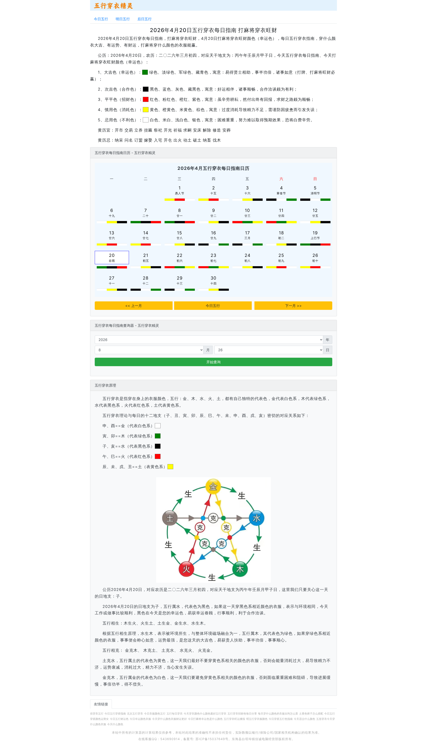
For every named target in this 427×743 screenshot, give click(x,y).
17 (247, 232)
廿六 (112, 238)
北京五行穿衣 (135, 713)
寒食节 (281, 193)
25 (281, 255)
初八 (247, 260)
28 (146, 278)
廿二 (213, 215)
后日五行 (144, 19)
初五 (146, 260)
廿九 (213, 238)
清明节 (315, 193)
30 (213, 278)
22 (180, 255)
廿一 (180, 215)
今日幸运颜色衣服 (140, 719)
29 (180, 278)
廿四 (281, 215)
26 (315, 255)
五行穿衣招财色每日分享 (242, 713)
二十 (146, 215)
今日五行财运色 (119, 719)
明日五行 (123, 19)
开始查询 (213, 362)
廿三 (247, 215)
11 (281, 210)
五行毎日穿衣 (175, 713)
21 (145, 255)
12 (315, 210)
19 (315, 232)
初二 (281, 238)
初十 (315, 260)
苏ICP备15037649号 (211, 739)
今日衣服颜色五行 (154, 713)
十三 (180, 283)
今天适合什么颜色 (304, 719)
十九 (112, 215)
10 (247, 210)
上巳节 (315, 238)
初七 (213, 260)
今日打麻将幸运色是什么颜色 (205, 719)
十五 (213, 193)
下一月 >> (293, 305)
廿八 (180, 238)
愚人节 (179, 193)
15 (179, 232)
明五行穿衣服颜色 (257, 719)
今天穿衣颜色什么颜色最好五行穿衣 (205, 713)
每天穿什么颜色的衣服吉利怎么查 (278, 713)
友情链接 (101, 704)
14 (145, 232)
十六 (247, 193)
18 (281, 232)
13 (111, 232)
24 (247, 255)
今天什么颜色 (115, 724)
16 (213, 232)
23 (213, 255)
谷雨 (112, 260)
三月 (247, 238)
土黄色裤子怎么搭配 (311, 713)
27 (112, 278)
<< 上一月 (133, 305)
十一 (112, 283)
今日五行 (101, 19)
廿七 (146, 238)
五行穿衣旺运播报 (234, 719)
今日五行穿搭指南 (115, 713)
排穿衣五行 (96, 713)
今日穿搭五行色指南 (281, 719)
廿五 (315, 215)
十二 (146, 283)
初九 (281, 260)
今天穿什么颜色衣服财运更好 (169, 719)
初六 (180, 260)
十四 (213, 283)
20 (112, 255)
